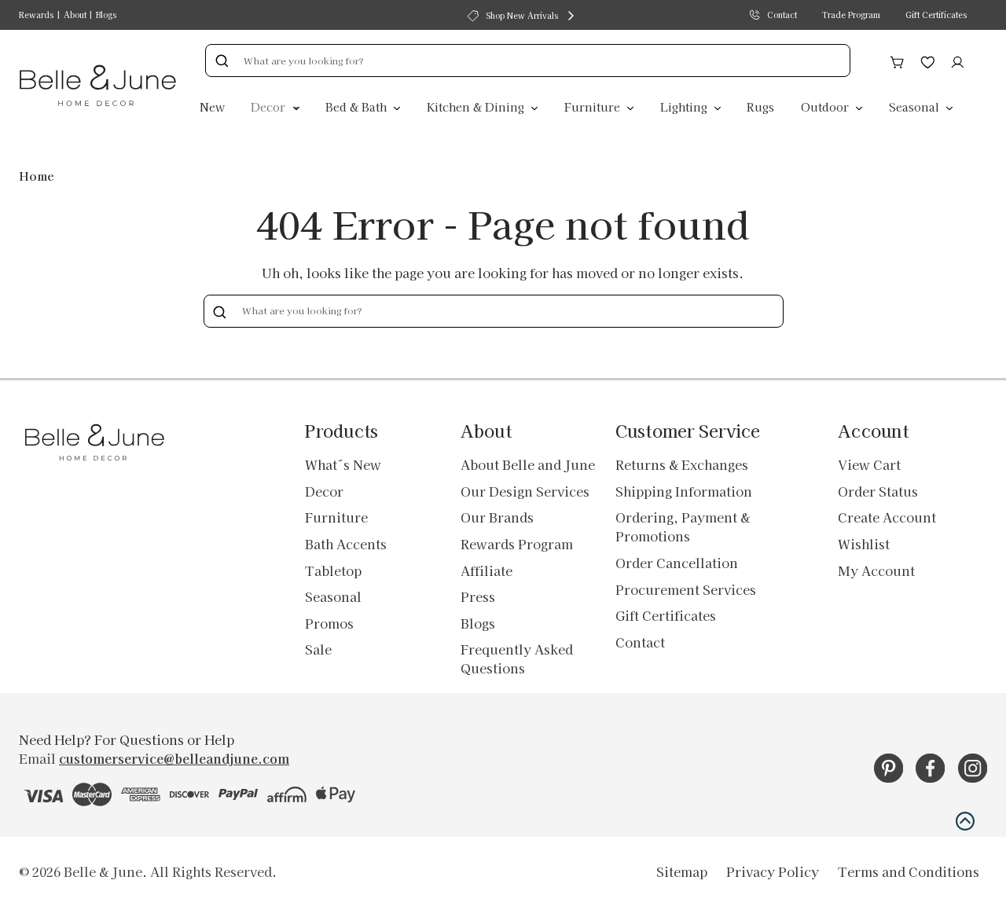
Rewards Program (517, 543)
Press (478, 596)
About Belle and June (528, 464)
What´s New (343, 464)
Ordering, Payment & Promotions (682, 526)
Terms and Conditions (908, 871)
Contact (782, 14)
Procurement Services (685, 589)
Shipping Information (683, 491)
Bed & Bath (357, 106)
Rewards (36, 14)
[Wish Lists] (927, 59)
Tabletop (333, 570)
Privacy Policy (772, 871)
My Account (876, 570)
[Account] (957, 59)
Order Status (878, 491)
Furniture (593, 106)
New (212, 106)
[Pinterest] (888, 768)
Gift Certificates (936, 14)
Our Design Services (525, 491)
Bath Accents (346, 543)
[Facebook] (930, 768)
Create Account (887, 517)
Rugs (760, 106)
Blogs (106, 14)
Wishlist (864, 543)
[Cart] (897, 59)
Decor (269, 106)
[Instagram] (972, 768)
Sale (318, 649)
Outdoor (826, 106)
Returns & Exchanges (681, 464)
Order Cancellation (676, 562)
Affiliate (486, 570)
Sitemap (681, 871)
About (75, 14)
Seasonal (915, 106)
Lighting (685, 106)
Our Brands (497, 517)
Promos (329, 623)
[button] (965, 821)
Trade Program (851, 14)
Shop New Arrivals (522, 15)
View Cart (869, 464)
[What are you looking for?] (221, 60)
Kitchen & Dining (477, 106)
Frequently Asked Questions (517, 658)
